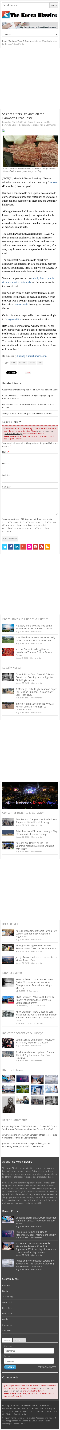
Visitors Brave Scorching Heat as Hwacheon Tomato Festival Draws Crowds (34, 652)
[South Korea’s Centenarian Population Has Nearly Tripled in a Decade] (8, 1042)
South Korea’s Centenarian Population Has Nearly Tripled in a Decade (35, 1041)
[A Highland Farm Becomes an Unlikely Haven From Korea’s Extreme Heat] (8, 639)
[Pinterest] (41, 547)
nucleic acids (21, 304)
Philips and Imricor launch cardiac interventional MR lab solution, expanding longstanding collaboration (36, 1263)
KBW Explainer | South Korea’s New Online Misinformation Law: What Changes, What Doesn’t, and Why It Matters (34, 984)
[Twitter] (4, 547)
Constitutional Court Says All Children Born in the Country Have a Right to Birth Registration (35, 677)
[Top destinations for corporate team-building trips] (22, 1100)
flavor (13, 362)
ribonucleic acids (10, 282)
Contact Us (7, 1325)
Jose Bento (7, 1143)
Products (6, 1319)
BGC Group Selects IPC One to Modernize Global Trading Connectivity (36, 1233)
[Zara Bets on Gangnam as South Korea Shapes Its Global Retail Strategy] (8, 822)
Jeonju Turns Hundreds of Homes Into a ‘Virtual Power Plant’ (36, 959)
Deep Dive (7, 1308)
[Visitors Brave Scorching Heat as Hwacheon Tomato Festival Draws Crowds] (8, 652)
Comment (6, 487)
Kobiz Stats (7, 1313)
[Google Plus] (23, 547)
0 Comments (36, 631)
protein (50, 278)
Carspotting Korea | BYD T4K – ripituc (19, 1126)
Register (19, 1340)
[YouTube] (35, 547)
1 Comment (39, 1023)
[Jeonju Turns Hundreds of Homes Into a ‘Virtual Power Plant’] (8, 960)
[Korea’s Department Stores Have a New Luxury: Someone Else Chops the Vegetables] (8, 932)
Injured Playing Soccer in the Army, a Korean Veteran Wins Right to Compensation (35, 706)
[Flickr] (29, 547)
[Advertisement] (30, 78)
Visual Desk (7, 1302)
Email (5, 463)
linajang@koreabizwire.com (31, 355)
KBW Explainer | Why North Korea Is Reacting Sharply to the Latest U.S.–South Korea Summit (35, 999)
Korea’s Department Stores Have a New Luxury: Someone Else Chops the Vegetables (36, 933)
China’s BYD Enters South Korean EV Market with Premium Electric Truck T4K (29, 1128)
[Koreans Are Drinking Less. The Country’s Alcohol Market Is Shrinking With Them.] (8, 845)
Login (7, 1340)
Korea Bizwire (34, 122)
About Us (6, 1330)
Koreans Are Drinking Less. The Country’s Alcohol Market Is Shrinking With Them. (35, 845)
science (31, 362)
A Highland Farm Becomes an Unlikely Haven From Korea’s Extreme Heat (35, 639)
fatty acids (25, 282)
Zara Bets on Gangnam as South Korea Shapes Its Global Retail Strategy (36, 821)
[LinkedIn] (17, 547)
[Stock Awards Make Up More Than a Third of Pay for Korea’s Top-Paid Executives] (8, 1054)
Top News (34, 125)
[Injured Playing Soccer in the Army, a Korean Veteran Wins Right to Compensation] (8, 705)
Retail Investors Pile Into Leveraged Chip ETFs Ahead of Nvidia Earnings (36, 833)
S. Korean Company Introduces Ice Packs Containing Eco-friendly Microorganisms (29, 1136)
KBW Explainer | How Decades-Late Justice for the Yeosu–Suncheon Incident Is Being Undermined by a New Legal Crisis (36, 1016)
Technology (7, 1296)
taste (40, 362)
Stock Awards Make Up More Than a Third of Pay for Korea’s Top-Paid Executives (35, 1055)
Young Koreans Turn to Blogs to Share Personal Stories (27, 413)
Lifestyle (6, 1291)
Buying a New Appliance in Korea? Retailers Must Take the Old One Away (36, 947)
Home (5, 41)
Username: (9, 1346)
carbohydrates (39, 278)
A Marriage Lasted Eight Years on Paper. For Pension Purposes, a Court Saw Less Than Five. (36, 691)
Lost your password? (46, 1367)
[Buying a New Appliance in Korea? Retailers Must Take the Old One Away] (8, 947)
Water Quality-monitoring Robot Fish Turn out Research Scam (30, 389)
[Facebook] (10, 547)
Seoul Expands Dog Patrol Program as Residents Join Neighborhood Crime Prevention (26, 1145)
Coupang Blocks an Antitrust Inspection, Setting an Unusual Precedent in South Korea (36, 1220)
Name (5, 452)
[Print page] (30, 130)
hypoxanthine (14, 319)
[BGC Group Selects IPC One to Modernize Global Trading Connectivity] (22, 1078)
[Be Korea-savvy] (30, 14)
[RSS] (47, 547)
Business (12, 41)
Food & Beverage (25, 41)
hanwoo (53, 182)
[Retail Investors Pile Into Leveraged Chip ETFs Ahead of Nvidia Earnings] (8, 833)
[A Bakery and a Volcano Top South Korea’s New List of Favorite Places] (8, 628)
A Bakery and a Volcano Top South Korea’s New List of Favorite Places (34, 627)
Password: (9, 1356)
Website (6, 475)
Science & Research (20, 125)
